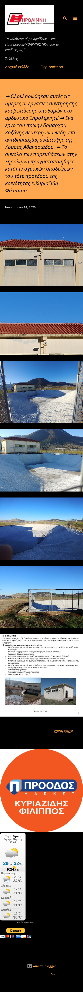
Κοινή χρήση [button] (63, 731)
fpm (53, 974)
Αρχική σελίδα (17, 66)
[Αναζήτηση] (65, 7)
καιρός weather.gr (25, 922)
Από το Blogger (44, 966)
